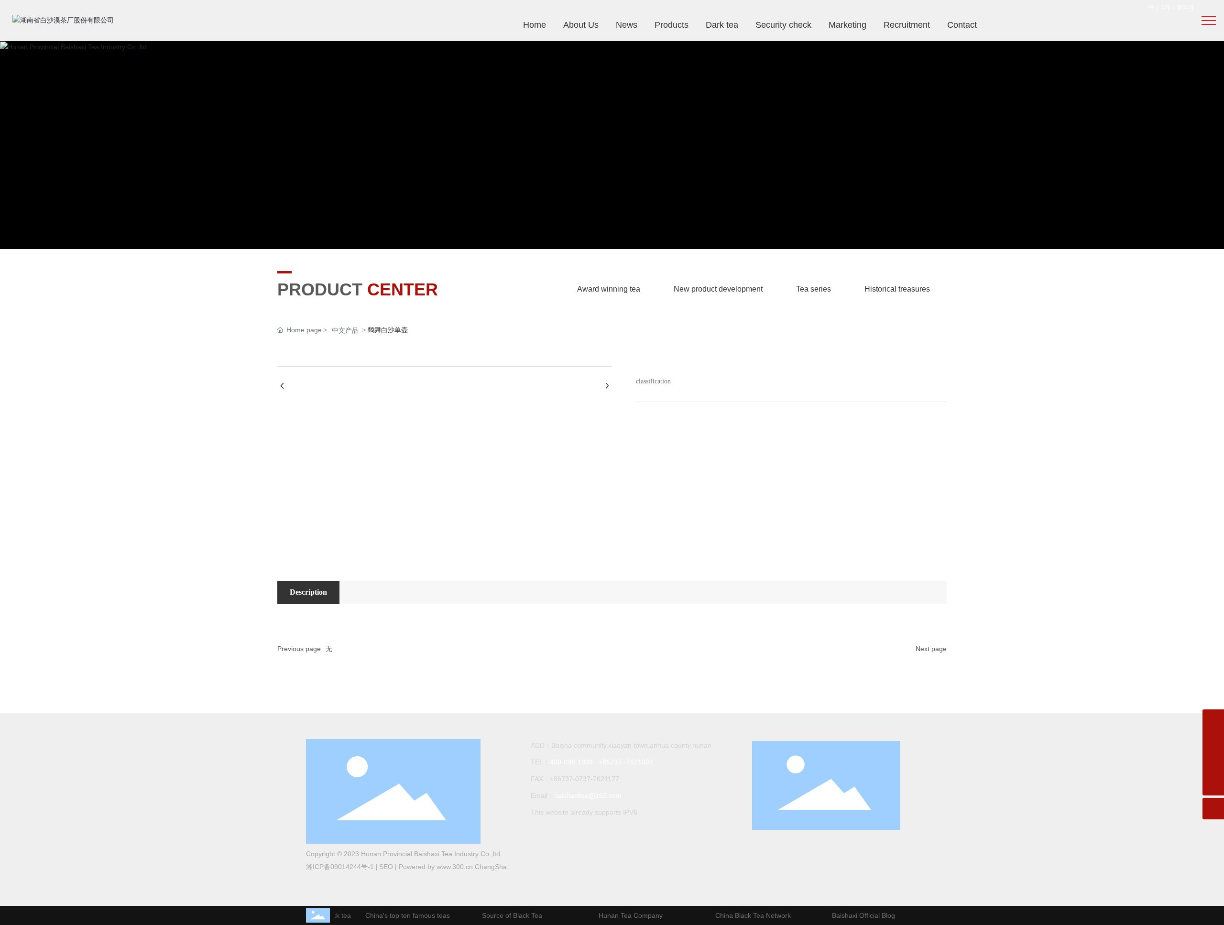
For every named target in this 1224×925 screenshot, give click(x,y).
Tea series (813, 289)
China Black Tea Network (746, 915)
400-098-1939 (571, 762)
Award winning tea (608, 289)
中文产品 (345, 330)
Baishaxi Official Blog (856, 915)
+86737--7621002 (626, 762)
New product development (718, 289)
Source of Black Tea (505, 915)
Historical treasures (897, 289)
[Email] (1213, 741)
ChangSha (491, 867)
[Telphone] (1213, 763)
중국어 (1185, 7)
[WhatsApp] (1213, 720)
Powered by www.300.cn (437, 867)
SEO (386, 867)
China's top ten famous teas (400, 915)
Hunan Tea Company (623, 915)
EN (1165, 7)
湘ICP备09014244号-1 (340, 867)
